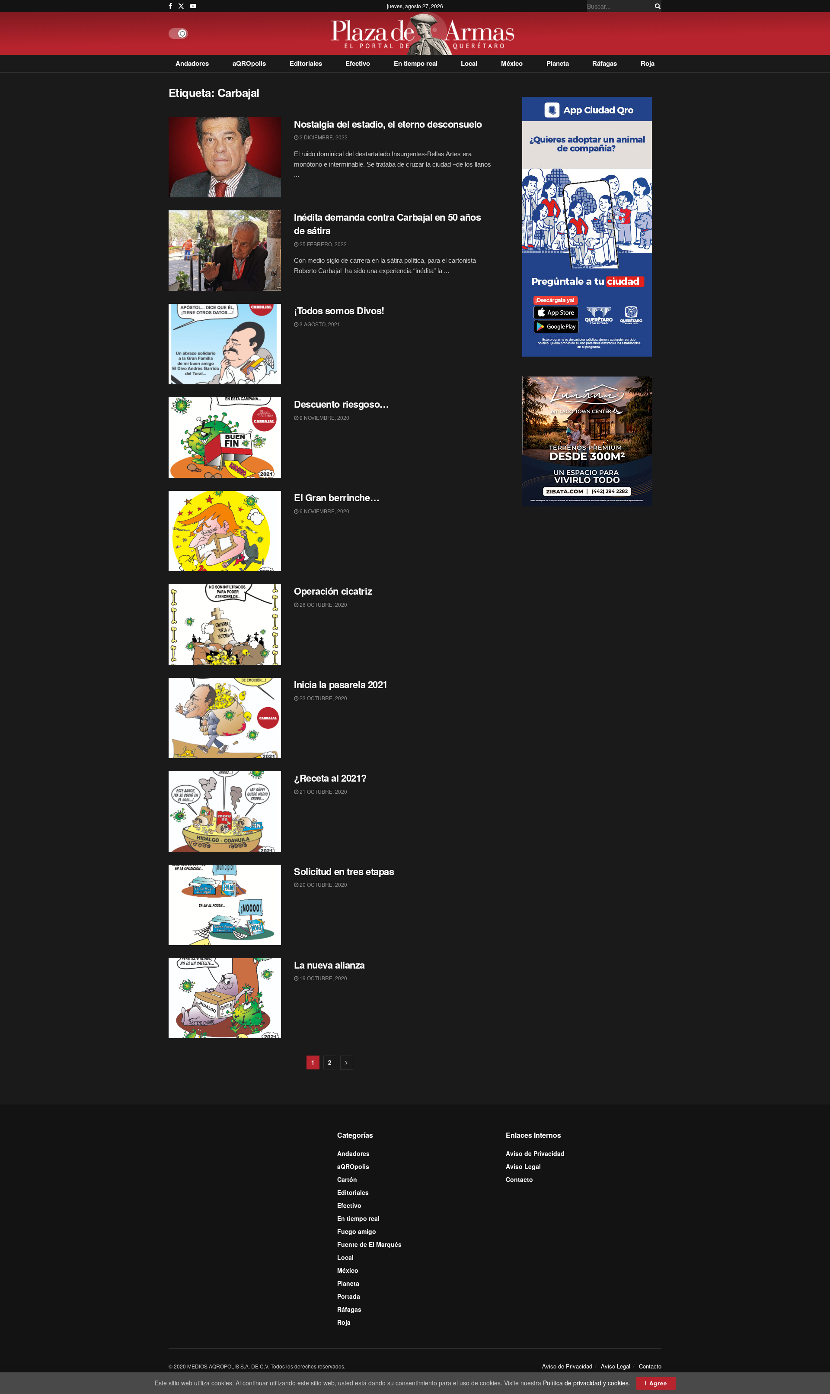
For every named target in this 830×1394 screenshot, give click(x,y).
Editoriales (306, 63)
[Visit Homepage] (424, 33)
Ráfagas (604, 63)
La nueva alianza (329, 965)
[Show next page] (346, 1063)
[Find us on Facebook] (170, 6)
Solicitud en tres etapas (344, 871)
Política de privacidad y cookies (586, 1382)
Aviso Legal (523, 1166)
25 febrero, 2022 (322, 244)
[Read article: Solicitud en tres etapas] (225, 905)
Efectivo (357, 63)
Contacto (519, 1179)
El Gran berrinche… (336, 497)
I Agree (656, 1383)
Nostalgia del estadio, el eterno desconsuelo (388, 124)
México (512, 63)
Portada (348, 1296)
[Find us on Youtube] (193, 6)
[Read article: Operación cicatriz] (225, 624)
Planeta (557, 63)
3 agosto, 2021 (319, 324)
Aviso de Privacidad (535, 1153)
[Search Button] (656, 6)
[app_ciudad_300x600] (587, 225)
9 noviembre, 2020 (323, 417)
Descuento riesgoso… (341, 404)
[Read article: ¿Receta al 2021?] (225, 811)
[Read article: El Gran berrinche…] (225, 531)
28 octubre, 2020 (322, 604)
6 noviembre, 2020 (323, 511)
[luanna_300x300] (587, 440)
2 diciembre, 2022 (323, 137)
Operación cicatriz (333, 591)
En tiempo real (415, 63)
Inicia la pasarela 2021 (341, 684)
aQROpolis (249, 63)
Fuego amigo (356, 1231)
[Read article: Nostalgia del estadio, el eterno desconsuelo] (225, 157)
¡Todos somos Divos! (339, 310)
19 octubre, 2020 (322, 978)
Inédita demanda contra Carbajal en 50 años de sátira (387, 223)
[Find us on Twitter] (181, 6)
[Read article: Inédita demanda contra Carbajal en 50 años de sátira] (225, 250)
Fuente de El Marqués (369, 1244)
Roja (647, 63)
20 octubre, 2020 (322, 884)
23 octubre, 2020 (322, 698)
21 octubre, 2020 (322, 791)
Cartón (347, 1179)
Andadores (192, 63)
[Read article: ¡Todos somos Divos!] (225, 344)
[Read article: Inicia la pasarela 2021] (225, 718)
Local (469, 63)
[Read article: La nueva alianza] (225, 998)
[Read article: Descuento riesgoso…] (225, 437)
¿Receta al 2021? (330, 778)
